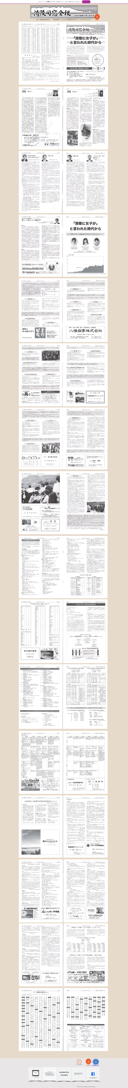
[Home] (97, 16)
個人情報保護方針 (93, 1077)
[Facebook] (93, 1074)
